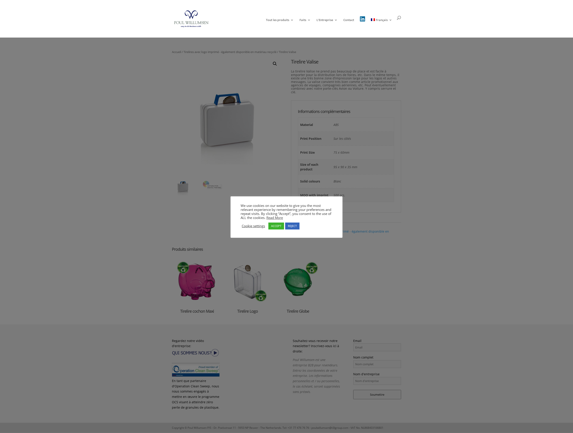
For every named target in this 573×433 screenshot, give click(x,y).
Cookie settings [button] (253, 226)
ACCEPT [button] (276, 226)
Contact (348, 20)
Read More (274, 217)
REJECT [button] (292, 226)
